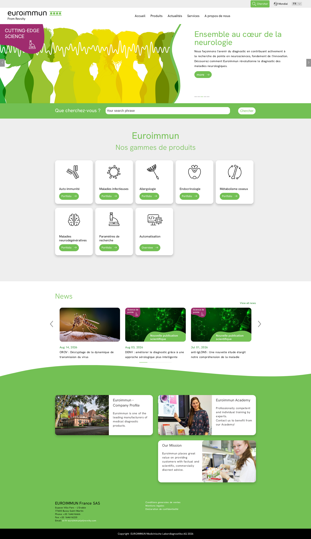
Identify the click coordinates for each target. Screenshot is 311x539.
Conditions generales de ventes (163, 502)
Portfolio (66, 196)
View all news (248, 303)
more (200, 74)
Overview (147, 247)
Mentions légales (154, 505)
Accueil (140, 16)
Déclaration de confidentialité (161, 509)
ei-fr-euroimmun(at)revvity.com (79, 520)
